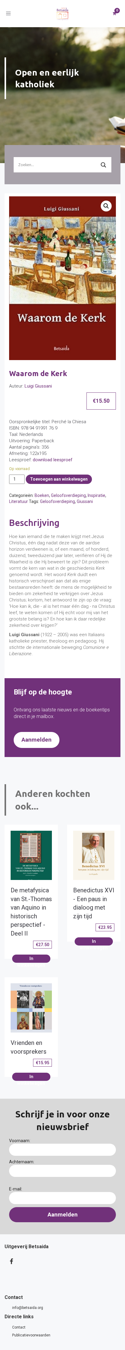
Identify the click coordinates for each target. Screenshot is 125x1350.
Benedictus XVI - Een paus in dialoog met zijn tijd (93, 903)
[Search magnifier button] (103, 165)
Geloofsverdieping (68, 495)
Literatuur (18, 501)
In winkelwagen (31, 959)
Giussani (85, 501)
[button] (106, 206)
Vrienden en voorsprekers (28, 1047)
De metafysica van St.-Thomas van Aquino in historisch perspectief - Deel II (31, 912)
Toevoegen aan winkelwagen (59, 479)
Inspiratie (96, 495)
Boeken (42, 495)
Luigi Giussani (38, 386)
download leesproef (53, 459)
